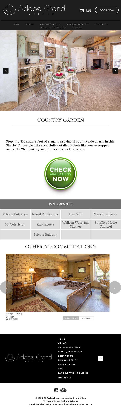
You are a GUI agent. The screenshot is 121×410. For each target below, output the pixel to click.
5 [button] (58, 109)
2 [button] (44, 109)
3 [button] (48, 109)
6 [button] (62, 109)
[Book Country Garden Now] (60, 195)
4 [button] (53, 109)
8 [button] (72, 109)
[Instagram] (82, 10)
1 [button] (39, 109)
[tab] (39, 109)
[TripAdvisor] (88, 10)
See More (86, 318)
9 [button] (77, 109)
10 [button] (81, 109)
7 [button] (67, 109)
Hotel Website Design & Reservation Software (53, 404)
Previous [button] (6, 71)
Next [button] (115, 71)
